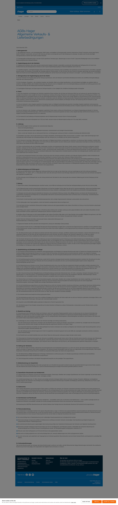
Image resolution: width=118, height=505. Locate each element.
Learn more (73, 502)
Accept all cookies (109, 501)
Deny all (96, 501)
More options (86, 501)
